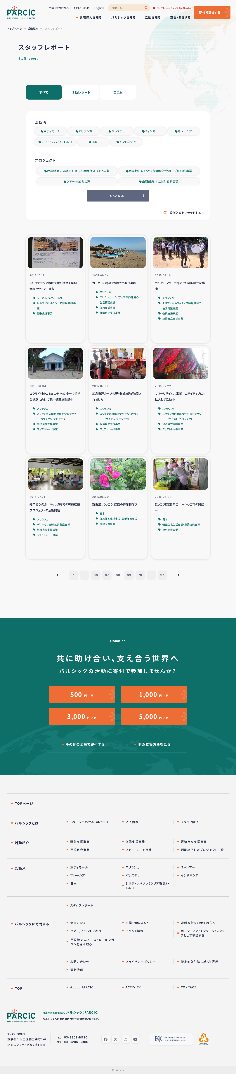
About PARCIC (81, 987)
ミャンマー (151, 131)
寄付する (210, 12)
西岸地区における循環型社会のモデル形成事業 (160, 171)
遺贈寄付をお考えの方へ (198, 923)
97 (162, 575)
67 (107, 575)
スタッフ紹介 (190, 822)
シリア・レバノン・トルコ (56, 141)
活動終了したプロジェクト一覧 (202, 849)
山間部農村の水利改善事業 (160, 181)
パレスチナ (118, 131)
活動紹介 (32, 28)
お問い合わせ (81, 8)
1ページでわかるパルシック (89, 822)
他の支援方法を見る (154, 744)
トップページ (14, 28)
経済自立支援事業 (194, 841)
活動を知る (153, 17)
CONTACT (189, 987)
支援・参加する (180, 17)
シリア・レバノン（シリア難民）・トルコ (148, 885)
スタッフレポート (81, 905)
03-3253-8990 (76, 1037)
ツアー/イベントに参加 (86, 931)
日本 (94, 141)
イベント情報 (135, 931)
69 (129, 575)
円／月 (82, 694)
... (84, 575)
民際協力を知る (91, 17)
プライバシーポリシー (141, 961)
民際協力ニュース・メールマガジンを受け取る (92, 941)
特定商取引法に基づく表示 (199, 961)
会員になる (78, 923)
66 (96, 575)
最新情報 (76, 969)
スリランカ (85, 131)
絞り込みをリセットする (185, 212)
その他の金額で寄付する (85, 744)
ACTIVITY (133, 987)
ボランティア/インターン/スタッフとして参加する (203, 933)
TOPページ (24, 803)
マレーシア (185, 131)
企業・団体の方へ (59, 8)
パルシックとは (27, 823)
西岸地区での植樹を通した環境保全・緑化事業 (78, 171)
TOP (18, 988)
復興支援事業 (135, 841)
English (99, 8)
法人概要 (132, 822)
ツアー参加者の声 (78, 181)
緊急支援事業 (80, 841)
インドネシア (127, 141)
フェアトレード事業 (139, 849)
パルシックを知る (123, 17)
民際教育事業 (80, 849)
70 (140, 575)
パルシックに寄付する (32, 923)
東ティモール (52, 131)
